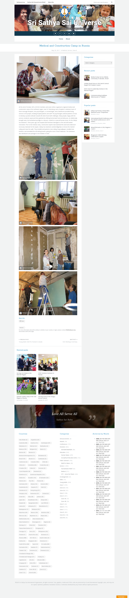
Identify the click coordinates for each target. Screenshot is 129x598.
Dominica (23, 474)
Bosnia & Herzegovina (27, 455)
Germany (23, 484)
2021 (97, 466)
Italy (30, 496)
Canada (35, 462)
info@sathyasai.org (70, 330)
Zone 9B (62, 518)
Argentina (35, 440)
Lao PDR (44, 503)
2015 (97, 499)
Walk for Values (65, 463)
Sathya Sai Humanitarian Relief (36, 2)
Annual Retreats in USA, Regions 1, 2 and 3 (101, 128)
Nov (100, 448)
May (97, 440)
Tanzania (33, 550)
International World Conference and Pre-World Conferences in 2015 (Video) (101, 119)
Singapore (32, 541)
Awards (62, 441)
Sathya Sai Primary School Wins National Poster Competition (100, 111)
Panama (42, 525)
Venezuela (23, 566)
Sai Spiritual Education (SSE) (69, 458)
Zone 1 (98, 114)
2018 (97, 483)
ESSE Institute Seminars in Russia (46, 374)
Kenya (44, 500)
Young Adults (63, 482)
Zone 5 (97, 138)
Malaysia (36, 509)
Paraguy (22, 531)
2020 (97, 472)
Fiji (31, 481)
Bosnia (32, 452)
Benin (42, 449)
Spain (35, 544)
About (68, 39)
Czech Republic (24, 471)
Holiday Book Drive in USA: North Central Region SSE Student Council (96, 84)
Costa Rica (44, 465)
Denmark (37, 471)
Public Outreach (64, 460)
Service (69, 50)
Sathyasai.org (21, 2)
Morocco (22, 515)
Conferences (94, 123)
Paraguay (39, 528)
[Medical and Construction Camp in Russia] (48, 79)
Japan (21, 500)
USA (32, 563)
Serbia (22, 541)
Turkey (41, 557)
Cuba (32, 468)
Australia (23, 443)
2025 (97, 444)
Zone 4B (63, 501)
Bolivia (22, 452)
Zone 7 (22, 572)
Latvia (22, 506)
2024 (97, 450)
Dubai (22, 477)
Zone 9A (62, 515)
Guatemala (23, 487)
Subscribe (51, 2)
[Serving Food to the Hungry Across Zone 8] (52, 386)
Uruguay (22, 563)
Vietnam (35, 566)
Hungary (23, 493)
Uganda (22, 560)
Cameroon (23, 462)
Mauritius (23, 512)
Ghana (34, 484)
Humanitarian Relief (66, 468)
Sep (108, 446)
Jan (101, 439)
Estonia (22, 481)
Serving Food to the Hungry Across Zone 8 (46, 397)
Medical (64, 50)
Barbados (44, 446)
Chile (44, 462)
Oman (32, 525)
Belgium (33, 449)
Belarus (22, 449)
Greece (44, 484)
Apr (109, 439)
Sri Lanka (45, 544)
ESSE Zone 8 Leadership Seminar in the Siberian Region (96, 89)
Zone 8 (75, 50)
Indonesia (35, 493)
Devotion (100, 123)
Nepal (44, 515)
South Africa (24, 544)
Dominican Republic (37, 474)
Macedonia (43, 506)
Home (61, 39)
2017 (97, 488)
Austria (34, 443)
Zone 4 (62, 496)
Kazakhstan (32, 500)
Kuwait (22, 503)
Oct (97, 448)
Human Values (65, 455)
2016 (97, 494)
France (40, 481)
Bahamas (23, 446)
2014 (97, 505)
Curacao (42, 468)
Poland (22, 534)
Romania (44, 534)
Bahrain (33, 446)
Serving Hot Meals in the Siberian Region (24, 374)
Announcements (64, 439)
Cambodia (42, 458)
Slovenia (43, 541)
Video (104, 123)
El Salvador (43, 477)
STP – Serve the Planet (67, 474)
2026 (97, 439)
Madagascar (23, 509)
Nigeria (47, 522)
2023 (97, 455)
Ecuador (32, 477)
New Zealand (38, 519)
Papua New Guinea (25, 528)
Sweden (34, 547)
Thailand (45, 550)
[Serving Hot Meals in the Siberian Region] (30, 362)
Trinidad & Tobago (26, 553)
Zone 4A (63, 498)
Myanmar (33, 515)
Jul (103, 440)
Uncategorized (64, 477)
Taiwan (22, 550)
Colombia (32, 465)
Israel (21, 496)
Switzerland (45, 547)
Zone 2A (62, 488)
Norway (22, 525)
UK (31, 560)
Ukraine (40, 560)
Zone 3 (62, 493)
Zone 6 (43, 569)
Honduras (23, 490)
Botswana (42, 455)
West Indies (46, 566)
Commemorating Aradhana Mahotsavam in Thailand (99, 96)
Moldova (45, 512)
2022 (97, 461)
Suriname (23, 547)
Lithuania (32, 506)
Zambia (22, 569)
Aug (105, 440)
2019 (97, 477)
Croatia (22, 468)
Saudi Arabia (44, 538)
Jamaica (40, 496)
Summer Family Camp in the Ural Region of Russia (26, 397)
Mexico (34, 512)
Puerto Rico (33, 534)
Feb (103, 439)
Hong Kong (35, 490)
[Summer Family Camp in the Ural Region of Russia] (30, 386)
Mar (106, 439)
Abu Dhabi (23, 440)
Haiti (43, 487)
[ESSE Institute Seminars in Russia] (52, 362)
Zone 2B (32, 569)
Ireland (46, 493)
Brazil (22, 458)
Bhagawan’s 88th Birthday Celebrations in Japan (99, 135)
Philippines (43, 531)
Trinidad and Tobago (26, 557)
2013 (97, 510)
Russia (21, 327)
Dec (103, 448)
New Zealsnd (24, 522)
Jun (100, 440)
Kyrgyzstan (33, 503)
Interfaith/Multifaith (66, 449)
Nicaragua (36, 522)
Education (93, 114)
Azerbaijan (45, 443)
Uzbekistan (43, 563)
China (21, 465)
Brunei (32, 458)
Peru (32, 531)
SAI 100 (33, 538)
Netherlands (24, 519)
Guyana (34, 487)
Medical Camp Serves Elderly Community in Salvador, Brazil (99, 77)
